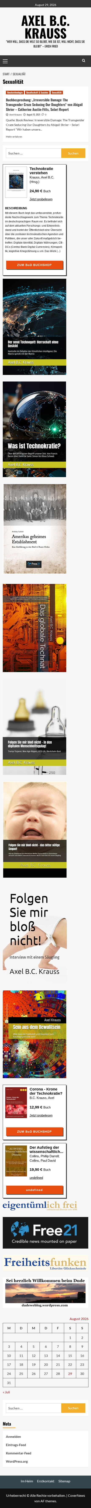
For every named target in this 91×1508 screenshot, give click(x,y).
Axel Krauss (15, 114)
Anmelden (13, 1436)
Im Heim (27, 1481)
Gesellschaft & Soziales (37, 92)
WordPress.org (17, 1461)
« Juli (6, 1392)
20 (46, 1364)
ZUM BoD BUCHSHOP (34, 265)
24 (9, 1374)
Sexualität (57, 92)
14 (58, 1355)
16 (82, 1355)
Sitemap (64, 1481)
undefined (36, 1177)
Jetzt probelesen (41, 199)
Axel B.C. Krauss (45, 26)
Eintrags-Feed (16, 1445)
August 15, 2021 (33, 114)
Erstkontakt (45, 1481)
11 (21, 1355)
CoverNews (76, 1495)
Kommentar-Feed (18, 1453)
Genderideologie (15, 92)
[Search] (83, 60)
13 (46, 1355)
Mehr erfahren (14, 136)
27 (46, 1374)
